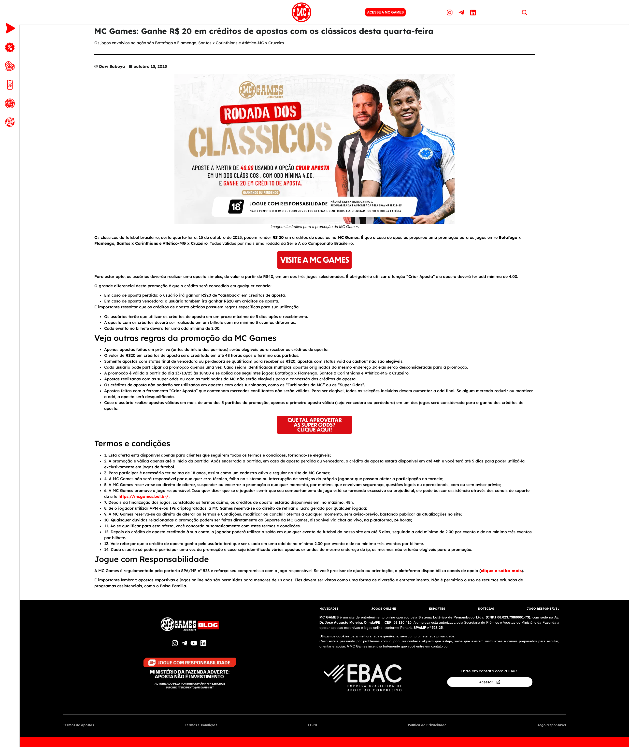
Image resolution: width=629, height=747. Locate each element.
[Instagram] (450, 12)
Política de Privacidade (427, 725)
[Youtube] (194, 643)
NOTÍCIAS (486, 608)
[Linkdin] (473, 12)
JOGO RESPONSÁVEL (543, 608)
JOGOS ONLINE (383, 608)
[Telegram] (462, 12)
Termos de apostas (78, 725)
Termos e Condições (201, 725)
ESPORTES (437, 608)
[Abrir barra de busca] (524, 12)
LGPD (312, 725)
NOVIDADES (329, 608)
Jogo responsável (551, 725)
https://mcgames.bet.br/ (143, 496)
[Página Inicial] (301, 12)
